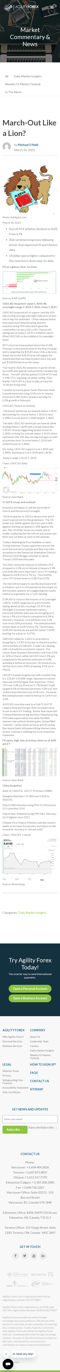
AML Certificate (11, 1092)
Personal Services (12, 1041)
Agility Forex (13, 1030)
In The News (13, 92)
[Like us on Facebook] (15, 1255)
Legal (7, 1064)
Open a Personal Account (30, 988)
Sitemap (36, 1089)
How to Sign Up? (43, 1064)
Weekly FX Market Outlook (23, 84)
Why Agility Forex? (13, 1036)
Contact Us (39, 1081)
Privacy (6, 1075)
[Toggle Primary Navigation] (52, 7)
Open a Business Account (30, 998)
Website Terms (10, 1070)
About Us (35, 1036)
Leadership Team (39, 1041)
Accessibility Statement (15, 1087)
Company (37, 1030)
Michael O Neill (28, 145)
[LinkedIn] (43, 1255)
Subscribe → (15, 1129)
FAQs (34, 1072)
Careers (34, 1045)
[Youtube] (33, 1255)
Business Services (12, 1045)
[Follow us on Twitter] (24, 1255)
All (6, 76)
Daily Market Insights (28, 76)
